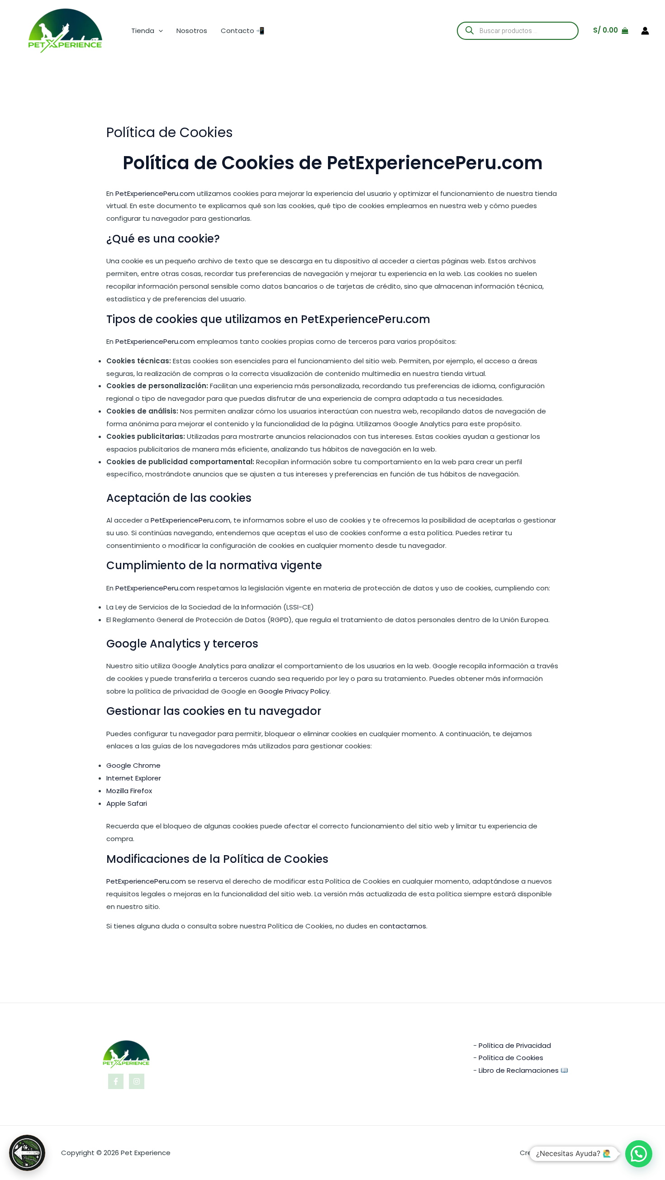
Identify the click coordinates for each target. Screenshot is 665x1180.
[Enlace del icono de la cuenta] (645, 31)
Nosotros (191, 30)
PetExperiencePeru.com (435, 163)
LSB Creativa (583, 1152)
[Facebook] (116, 1081)
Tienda (142, 30)
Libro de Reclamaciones (519, 1070)
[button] (158, 31)
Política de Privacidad (515, 1045)
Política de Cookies (511, 1057)
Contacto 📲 (243, 30)
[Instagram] (136, 1081)
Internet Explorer (133, 778)
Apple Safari (126, 803)
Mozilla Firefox (129, 790)
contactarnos (403, 926)
